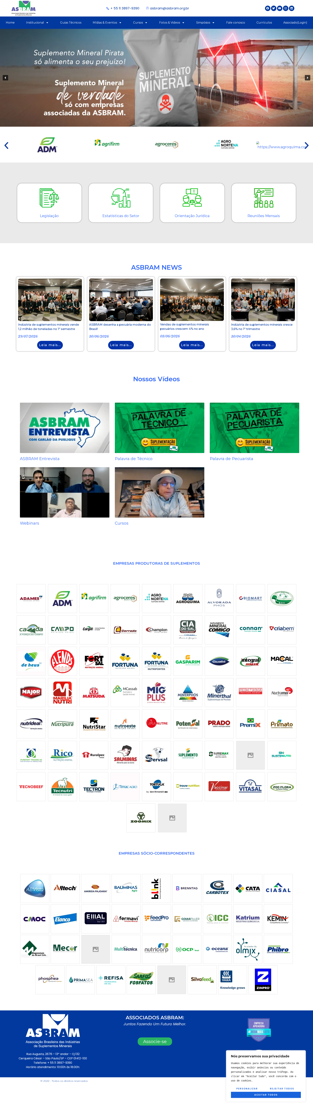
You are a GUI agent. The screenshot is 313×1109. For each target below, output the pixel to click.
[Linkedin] (291, 8)
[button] (156, 78)
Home (10, 22)
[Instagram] (285, 8)
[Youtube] (279, 8)
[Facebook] (267, 8)
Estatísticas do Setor (120, 216)
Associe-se (155, 1041)
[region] (266, 1076)
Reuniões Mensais (263, 216)
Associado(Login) (295, 22)
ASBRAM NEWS (156, 267)
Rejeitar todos (282, 1088)
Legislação (49, 216)
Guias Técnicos (70, 22)
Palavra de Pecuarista (231, 458)
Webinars (29, 523)
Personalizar (247, 1088)
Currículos (264, 22)
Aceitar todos (266, 1094)
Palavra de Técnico (134, 458)
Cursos (138, 22)
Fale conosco (235, 22)
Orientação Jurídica (192, 216)
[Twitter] (273, 8)
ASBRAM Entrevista (40, 458)
